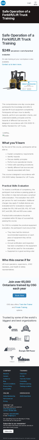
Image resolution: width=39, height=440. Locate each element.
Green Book (25, 393)
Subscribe (8, 431)
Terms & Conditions (9, 384)
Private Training (21, 307)
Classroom (23, 373)
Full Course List (8, 398)
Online (6, 393)
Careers (5, 376)
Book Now (19, 295)
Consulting (23, 381)
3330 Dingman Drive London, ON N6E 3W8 (9, 409)
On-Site (22, 376)
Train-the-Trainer (25, 304)
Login (29, 3)
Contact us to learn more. (12, 64)
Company (7, 371)
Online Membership (9, 396)
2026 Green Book (25, 396)
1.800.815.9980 (14, 414)
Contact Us (6, 379)
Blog (4, 381)
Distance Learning (25, 384)
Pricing (5, 401)
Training (23, 371)
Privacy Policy (7, 386)
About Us (6, 373)
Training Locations (25, 386)
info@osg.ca (12, 415)
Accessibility (7, 389)
